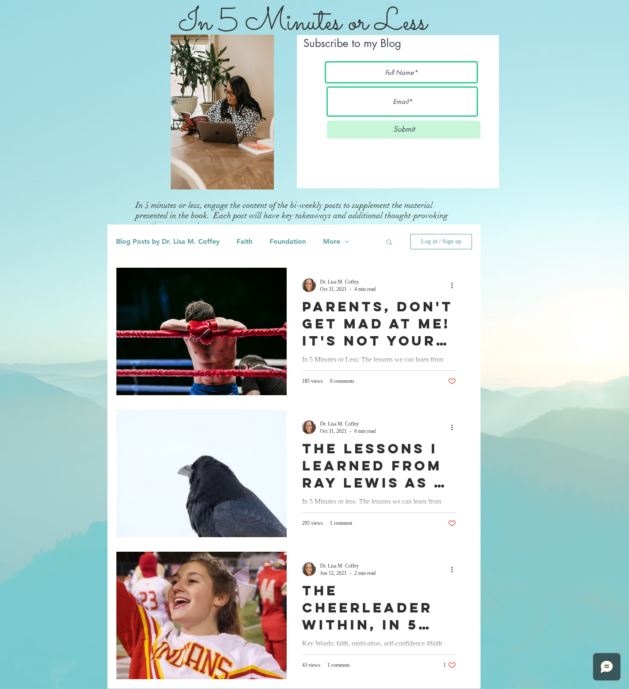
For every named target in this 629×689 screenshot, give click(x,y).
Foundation (288, 241)
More (331, 241)
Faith (244, 241)
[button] (389, 242)
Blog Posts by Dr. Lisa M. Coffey (168, 241)
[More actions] (455, 285)
